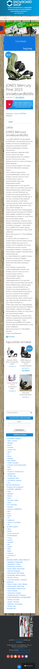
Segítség (27, 48)
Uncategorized (11, 608)
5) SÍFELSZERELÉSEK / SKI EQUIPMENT (19, 597)
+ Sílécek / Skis (11, 606)
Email (19, 422)
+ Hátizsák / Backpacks (13, 571)
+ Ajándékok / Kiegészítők (15, 562)
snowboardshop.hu (19, 648)
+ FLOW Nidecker (12, 536)
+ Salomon (10, 553)
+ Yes (8, 483)
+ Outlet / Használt (12, 463)
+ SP (8, 518)
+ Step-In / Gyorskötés (14, 522)
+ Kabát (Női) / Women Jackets (16, 575)
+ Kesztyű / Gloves (12, 577)
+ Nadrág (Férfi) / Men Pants (15, 586)
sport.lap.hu (12, 652)
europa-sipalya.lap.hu (23, 652)
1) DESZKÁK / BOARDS (14, 438)
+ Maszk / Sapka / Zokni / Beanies (17, 584)
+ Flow (9, 498)
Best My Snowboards (13, 485)
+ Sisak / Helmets (12, 591)
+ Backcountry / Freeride (14, 566)
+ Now (9, 511)
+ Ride (9, 467)
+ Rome (9, 469)
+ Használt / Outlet (12, 500)
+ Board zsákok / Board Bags (16, 569)
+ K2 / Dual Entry (12, 505)
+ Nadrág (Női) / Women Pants (16, 588)
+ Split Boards (11, 474)
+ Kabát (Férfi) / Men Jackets (15, 573)
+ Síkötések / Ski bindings (14, 604)
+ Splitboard (10, 520)
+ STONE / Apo (11, 476)
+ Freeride (10, 447)
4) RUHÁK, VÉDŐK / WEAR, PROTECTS (18, 560)
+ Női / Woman (11, 461)
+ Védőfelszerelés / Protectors (16, 595)
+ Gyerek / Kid (11, 449)
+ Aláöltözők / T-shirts (13, 564)
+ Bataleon (10, 443)
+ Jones (15, 114)
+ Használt (10, 542)
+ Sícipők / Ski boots (13, 602)
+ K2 (8, 454)
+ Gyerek (9, 540)
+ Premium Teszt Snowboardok (16, 465)
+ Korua (9, 456)
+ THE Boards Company (14, 480)
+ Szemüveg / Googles (14, 593)
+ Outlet (9, 547)
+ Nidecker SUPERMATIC (14, 509)
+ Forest (9, 538)
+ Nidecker (10, 458)
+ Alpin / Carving (12, 441)
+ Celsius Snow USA (13, 533)
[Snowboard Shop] (19, 3)
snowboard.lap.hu (24, 650)
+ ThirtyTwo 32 (11, 555)
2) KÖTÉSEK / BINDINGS (14, 489)
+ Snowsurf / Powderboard (15, 472)
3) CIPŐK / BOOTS (12, 527)
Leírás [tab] (11, 122)
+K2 (8, 558)
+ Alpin (9, 491)
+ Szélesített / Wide (13, 478)
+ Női (8, 544)
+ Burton (9, 445)
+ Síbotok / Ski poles (13, 600)
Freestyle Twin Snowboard (15, 487)
